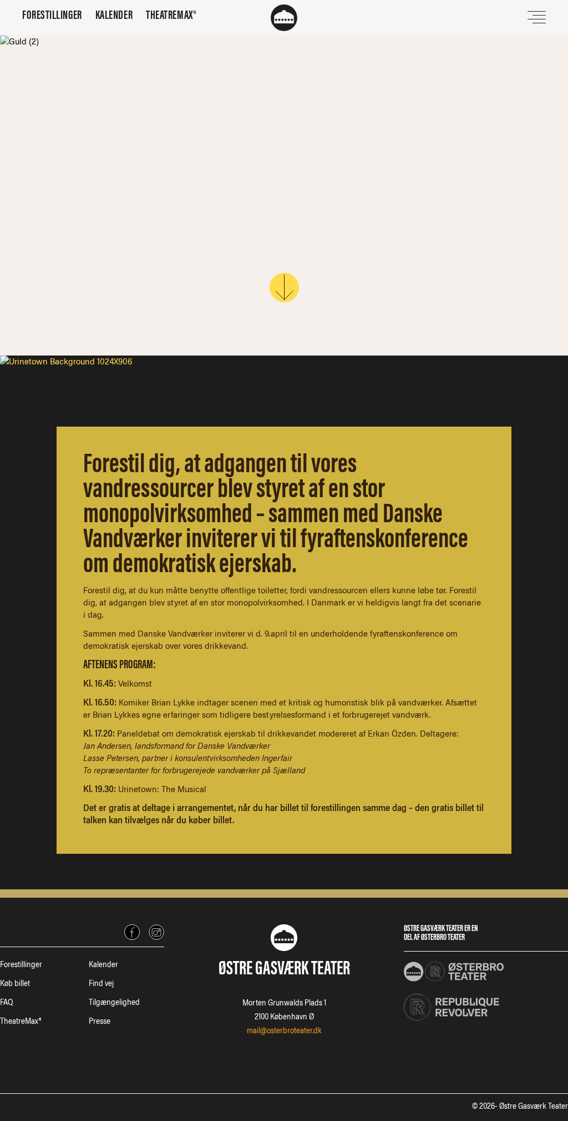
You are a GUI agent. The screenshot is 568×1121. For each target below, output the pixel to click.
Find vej (101, 984)
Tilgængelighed (114, 1003)
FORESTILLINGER (52, 16)
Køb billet (15, 984)
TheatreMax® (20, 1022)
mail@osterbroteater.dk (284, 1031)
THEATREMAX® (171, 16)
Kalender (103, 965)
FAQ (6, 1003)
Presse (99, 1022)
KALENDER (114, 16)
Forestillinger (21, 965)
